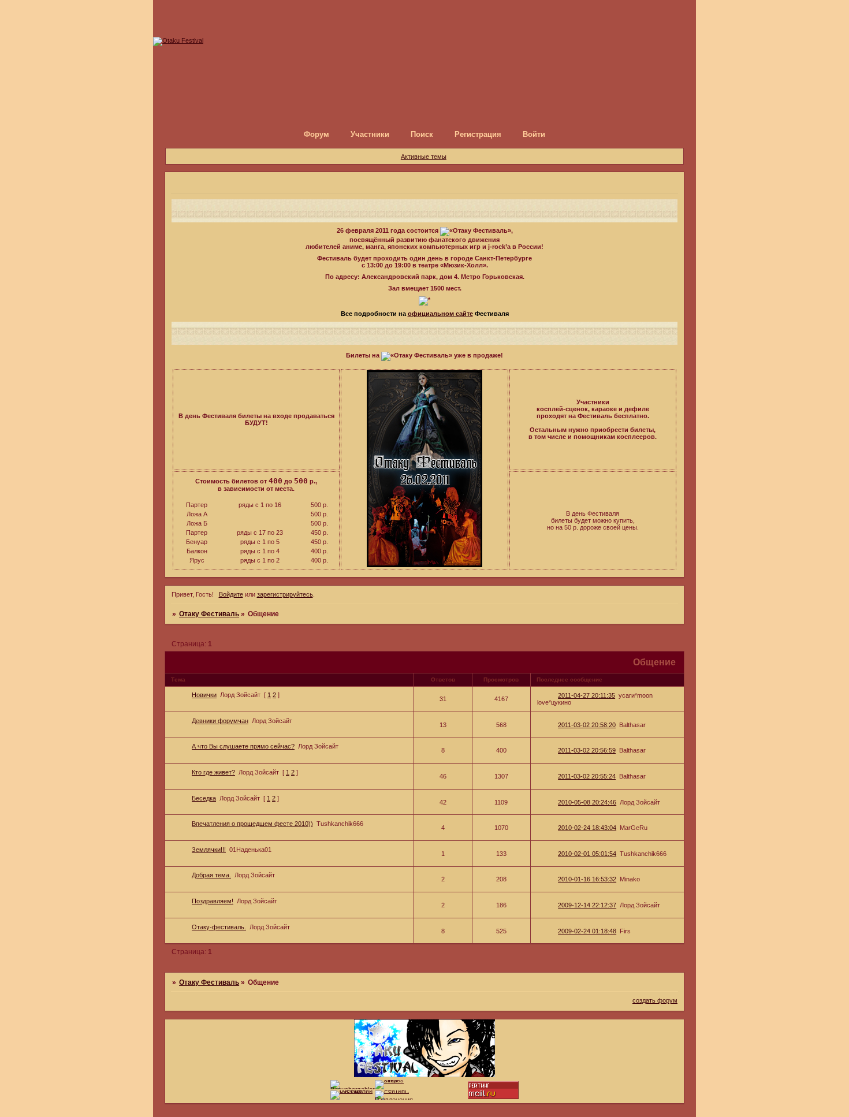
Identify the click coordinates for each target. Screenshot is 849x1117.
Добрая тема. (211, 875)
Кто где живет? (213, 772)
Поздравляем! (212, 901)
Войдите (231, 594)
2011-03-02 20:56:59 (587, 750)
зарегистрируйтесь (285, 594)
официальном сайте (440, 313)
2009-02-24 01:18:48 (587, 931)
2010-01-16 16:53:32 (587, 879)
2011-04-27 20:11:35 (586, 695)
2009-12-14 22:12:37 (587, 905)
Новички (204, 694)
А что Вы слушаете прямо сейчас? (243, 746)
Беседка (204, 798)
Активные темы (423, 156)
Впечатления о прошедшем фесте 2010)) (252, 823)
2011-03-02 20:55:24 (587, 776)
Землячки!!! (209, 849)
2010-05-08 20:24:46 (587, 802)
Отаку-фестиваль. (219, 927)
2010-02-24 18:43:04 (587, 827)
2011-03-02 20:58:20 (587, 724)
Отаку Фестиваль (209, 614)
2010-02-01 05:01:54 (587, 853)
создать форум (654, 1000)
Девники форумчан (220, 720)
